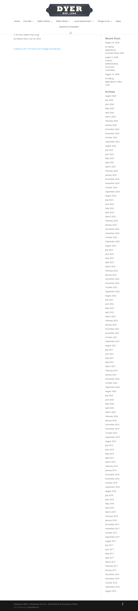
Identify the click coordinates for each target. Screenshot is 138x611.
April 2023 (109, 262)
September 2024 (112, 191)
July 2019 (109, 445)
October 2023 (111, 237)
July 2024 (109, 200)
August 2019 (110, 441)
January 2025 (111, 175)
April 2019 (109, 458)
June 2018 (109, 499)
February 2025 (111, 171)
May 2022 (109, 308)
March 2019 (110, 462)
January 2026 (111, 125)
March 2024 (110, 216)
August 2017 (110, 541)
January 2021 (111, 374)
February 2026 (111, 121)
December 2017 (112, 524)
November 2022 (112, 283)
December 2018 (112, 474)
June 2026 (109, 104)
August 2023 (110, 245)
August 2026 (110, 96)
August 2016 (110, 591)
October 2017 (111, 532)
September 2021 (112, 341)
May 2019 (109, 453)
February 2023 (111, 270)
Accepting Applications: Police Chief (113, 81)
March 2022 (110, 316)
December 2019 (112, 424)
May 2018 (109, 503)
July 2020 (109, 395)
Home (17, 21)
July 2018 (109, 495)
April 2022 (109, 312)
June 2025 (109, 154)
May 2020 (109, 403)
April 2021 (109, 362)
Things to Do (103, 21)
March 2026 (110, 116)
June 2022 (109, 304)
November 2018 (112, 478)
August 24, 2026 (112, 42)
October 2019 (111, 433)
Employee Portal (38, 604)
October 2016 (111, 582)
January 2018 (111, 520)
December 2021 (112, 329)
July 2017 (109, 545)
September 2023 (112, 241)
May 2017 (109, 553)
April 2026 (109, 112)
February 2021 (111, 370)
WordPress (33, 607)
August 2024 (110, 195)
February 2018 (111, 516)
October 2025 (111, 137)
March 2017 (110, 562)
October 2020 (111, 383)
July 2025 (109, 150)
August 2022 (110, 295)
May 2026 (109, 108)
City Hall (27, 21)
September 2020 (112, 387)
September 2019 (112, 437)
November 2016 (112, 578)
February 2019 (111, 466)
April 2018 (109, 507)
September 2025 (112, 141)
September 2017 (112, 537)
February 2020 (111, 416)
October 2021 (111, 337)
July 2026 (109, 100)
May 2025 (109, 158)
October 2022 (111, 287)
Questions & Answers (69, 27)
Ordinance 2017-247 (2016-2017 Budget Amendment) (37, 49)
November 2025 (112, 133)
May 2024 (109, 208)
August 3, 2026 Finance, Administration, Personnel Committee (111, 63)
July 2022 (109, 299)
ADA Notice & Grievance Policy (62, 604)
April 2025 (109, 162)
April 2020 (109, 408)
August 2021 (110, 345)
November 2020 (112, 379)
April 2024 (109, 212)
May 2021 (109, 358)
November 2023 (112, 233)
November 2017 (112, 528)
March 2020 (110, 412)
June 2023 (109, 254)
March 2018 (110, 512)
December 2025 (112, 129)
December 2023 (112, 229)
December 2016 (112, 574)
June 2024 (109, 204)
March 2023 (110, 266)
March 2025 (110, 166)
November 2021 (112, 333)
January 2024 (111, 225)
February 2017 (111, 566)
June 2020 (109, 399)
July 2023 (109, 250)
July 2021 (109, 349)
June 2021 (109, 354)
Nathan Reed (22, 38)
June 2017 (109, 549)
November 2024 (112, 183)
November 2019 (112, 428)
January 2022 (111, 324)
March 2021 (110, 366)
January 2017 (111, 570)
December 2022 (112, 279)
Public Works (62, 21)
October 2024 (111, 187)
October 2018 (111, 482)
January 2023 (111, 275)
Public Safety (43, 21)
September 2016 (112, 586)
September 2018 (112, 487)
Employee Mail (21, 604)
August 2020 (110, 391)
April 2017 (109, 557)
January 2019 (111, 470)
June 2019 (109, 449)
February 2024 (111, 220)
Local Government (82, 21)
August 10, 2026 (112, 74)
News (118, 21)
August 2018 (110, 491)
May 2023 (109, 258)
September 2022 (112, 291)
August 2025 (110, 146)
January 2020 (111, 420)
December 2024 (112, 179)
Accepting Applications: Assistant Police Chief (114, 49)
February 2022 (111, 320)
